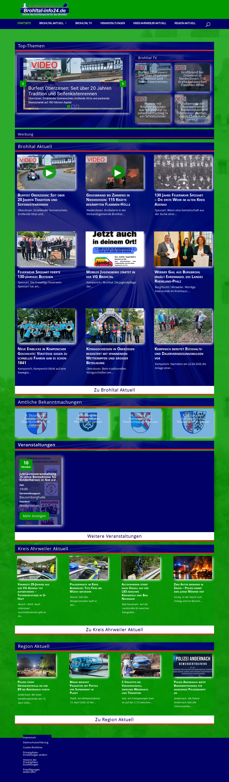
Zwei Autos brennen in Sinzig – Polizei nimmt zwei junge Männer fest (189, 587)
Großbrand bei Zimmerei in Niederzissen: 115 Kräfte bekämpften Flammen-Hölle (192, 78)
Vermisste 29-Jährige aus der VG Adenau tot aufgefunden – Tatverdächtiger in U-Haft (33, 591)
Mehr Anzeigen (34, 516)
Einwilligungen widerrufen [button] (31, 770)
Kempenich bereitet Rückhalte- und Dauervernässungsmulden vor (179, 353)
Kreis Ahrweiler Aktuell (149, 23)
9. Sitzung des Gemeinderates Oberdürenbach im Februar (35, 420)
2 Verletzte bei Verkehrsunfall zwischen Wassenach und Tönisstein (135, 687)
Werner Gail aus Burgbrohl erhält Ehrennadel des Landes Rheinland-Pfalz (179, 276)
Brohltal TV (83, 23)
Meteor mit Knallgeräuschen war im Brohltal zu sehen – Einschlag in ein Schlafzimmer (153, 109)
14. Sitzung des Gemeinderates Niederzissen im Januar (140, 418)
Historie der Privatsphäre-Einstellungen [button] (30, 762)
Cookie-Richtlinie (32, 747)
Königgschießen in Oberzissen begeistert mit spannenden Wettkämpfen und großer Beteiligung (110, 355)
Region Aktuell (185, 23)
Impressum (29, 737)
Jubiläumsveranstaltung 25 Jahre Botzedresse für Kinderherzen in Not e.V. (37, 477)
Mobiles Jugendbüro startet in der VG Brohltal (110, 274)
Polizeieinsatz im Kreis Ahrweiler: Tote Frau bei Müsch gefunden (86, 587)
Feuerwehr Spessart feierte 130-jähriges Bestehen (39, 274)
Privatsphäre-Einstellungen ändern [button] (35, 753)
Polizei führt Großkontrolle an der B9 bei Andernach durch (34, 685)
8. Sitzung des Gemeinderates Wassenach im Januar (193, 418)
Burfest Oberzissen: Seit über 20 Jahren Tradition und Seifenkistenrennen (153, 77)
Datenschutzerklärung (35, 742)
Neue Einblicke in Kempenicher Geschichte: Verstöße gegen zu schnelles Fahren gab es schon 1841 (42, 355)
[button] (73, 84)
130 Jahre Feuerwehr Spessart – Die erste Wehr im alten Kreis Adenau (180, 199)
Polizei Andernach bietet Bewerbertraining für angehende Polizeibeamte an (190, 687)
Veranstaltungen (112, 23)
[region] (73, 84)
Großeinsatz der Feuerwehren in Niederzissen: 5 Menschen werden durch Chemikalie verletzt (192, 111)
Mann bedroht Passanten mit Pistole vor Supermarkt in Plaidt (84, 687)
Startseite (24, 23)
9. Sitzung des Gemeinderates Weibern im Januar (88, 418)
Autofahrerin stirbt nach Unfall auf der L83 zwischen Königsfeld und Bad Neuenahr (135, 591)
